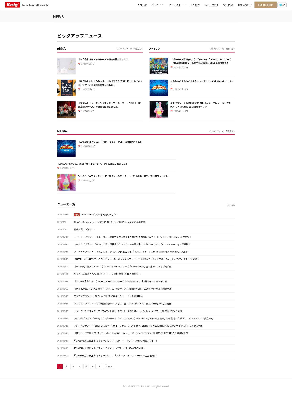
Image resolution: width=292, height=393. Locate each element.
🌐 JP (282, 5)
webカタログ (211, 5)
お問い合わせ (245, 5)
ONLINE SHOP (265, 4)
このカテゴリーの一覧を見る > (130, 48)
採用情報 (228, 5)
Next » (108, 366)
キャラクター (176, 5)
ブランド (156, 5)
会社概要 (195, 5)
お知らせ (142, 5)
